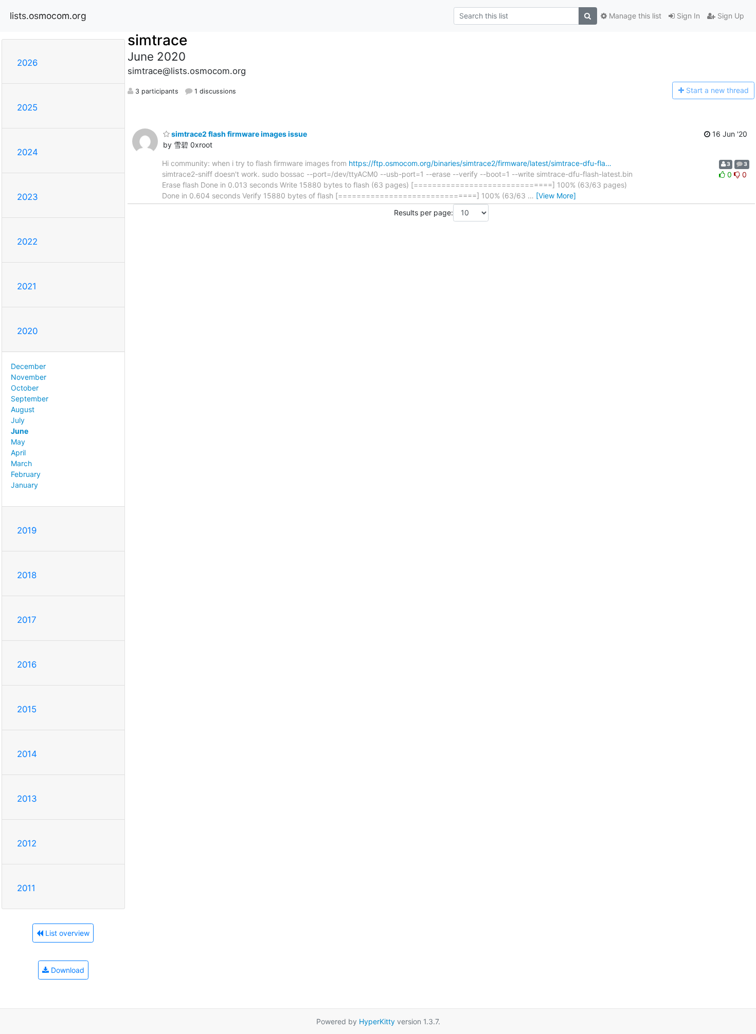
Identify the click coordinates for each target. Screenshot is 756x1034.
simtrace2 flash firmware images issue (238, 134)
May (18, 441)
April (18, 452)
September (29, 398)
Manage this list (634, 15)
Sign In (687, 15)
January (24, 485)
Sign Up (729, 15)
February (26, 474)
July (18, 420)
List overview (66, 933)
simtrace (157, 40)
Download (66, 970)
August (22, 409)
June (19, 431)
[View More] (556, 195)
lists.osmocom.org (48, 15)
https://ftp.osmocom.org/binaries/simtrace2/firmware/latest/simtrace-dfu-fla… (480, 163)
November (28, 377)
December (28, 366)
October (25, 387)
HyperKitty (377, 1021)
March (21, 463)
